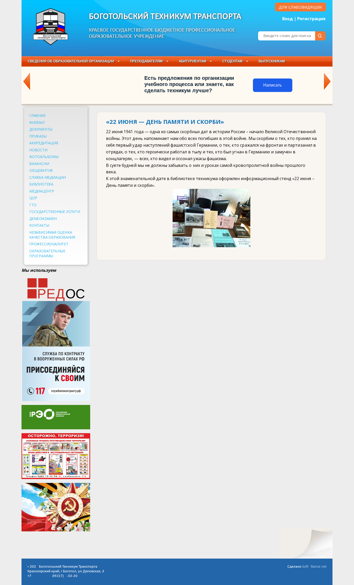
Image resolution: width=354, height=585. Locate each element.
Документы (40, 129)
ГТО (32, 204)
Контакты (39, 225)
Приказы (38, 136)
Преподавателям (146, 61)
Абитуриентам (192, 61)
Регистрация (311, 19)
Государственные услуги (54, 211)
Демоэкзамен (43, 218)
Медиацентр (41, 191)
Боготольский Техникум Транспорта (165, 16)
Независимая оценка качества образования (52, 235)
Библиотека (41, 184)
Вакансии (39, 163)
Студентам (232, 61)
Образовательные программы (47, 253)
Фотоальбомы (44, 156)
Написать (272, 85)
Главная (37, 115)
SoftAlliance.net (314, 567)
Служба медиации (47, 177)
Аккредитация (43, 142)
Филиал (37, 122)
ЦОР (33, 197)
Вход (287, 19)
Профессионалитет (48, 243)
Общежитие (41, 170)
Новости (38, 149)
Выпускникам (272, 61)
